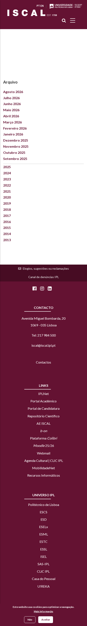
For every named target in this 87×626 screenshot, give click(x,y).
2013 (7, 240)
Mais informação (43, 611)
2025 (7, 167)
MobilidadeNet (43, 468)
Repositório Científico (43, 416)
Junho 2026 (12, 104)
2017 (7, 216)
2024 (7, 173)
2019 (7, 203)
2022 (7, 185)
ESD (44, 519)
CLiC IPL (43, 571)
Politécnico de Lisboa (43, 505)
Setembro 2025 (15, 159)
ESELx (43, 527)
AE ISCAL (43, 423)
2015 (7, 228)
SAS (40, 564)
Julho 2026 (11, 98)
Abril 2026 (11, 116)
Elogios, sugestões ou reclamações (46, 268)
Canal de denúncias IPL (43, 277)
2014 (7, 234)
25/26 (43, 445)
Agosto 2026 (13, 92)
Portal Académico (43, 401)
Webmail (43, 453)
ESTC (43, 541)
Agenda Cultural (36, 460)
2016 (7, 222)
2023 (7, 179)
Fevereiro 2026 (15, 128)
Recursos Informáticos (43, 475)
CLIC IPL (56, 460)
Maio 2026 (11, 110)
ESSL (43, 549)
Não (29, 619)
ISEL (43, 556)
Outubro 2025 (14, 152)
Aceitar (45, 619)
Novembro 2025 (16, 146)
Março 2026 (12, 122)
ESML (43, 534)
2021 (7, 191)
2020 (7, 197)
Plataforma (43, 438)
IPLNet (43, 394)
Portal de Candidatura (44, 408)
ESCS (43, 512)
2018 (7, 209)
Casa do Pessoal (43, 579)
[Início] (32, 12)
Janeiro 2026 (13, 134)
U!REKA (43, 586)
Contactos (43, 362)
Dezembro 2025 (15, 140)
